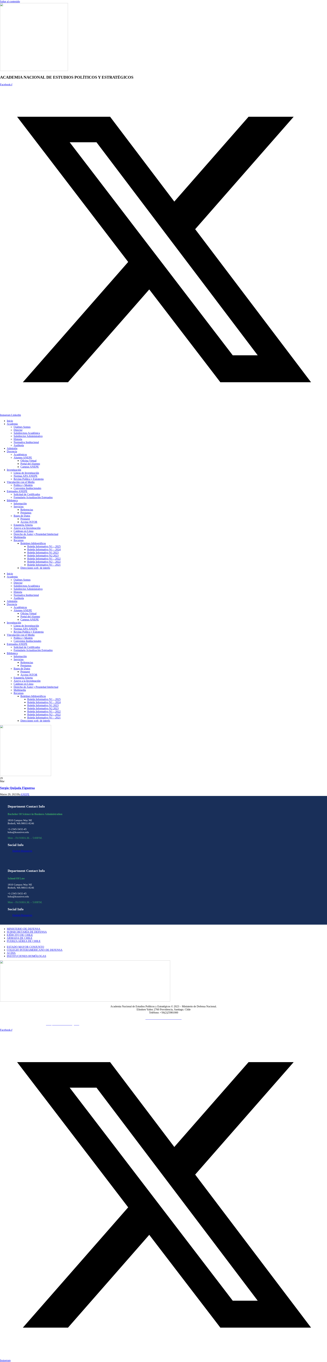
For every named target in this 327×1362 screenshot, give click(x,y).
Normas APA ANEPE (25, 475)
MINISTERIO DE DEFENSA (23, 928)
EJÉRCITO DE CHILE (20, 934)
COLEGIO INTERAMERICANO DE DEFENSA (35, 949)
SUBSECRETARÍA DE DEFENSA (27, 931)
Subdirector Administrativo (28, 436)
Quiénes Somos (22, 426)
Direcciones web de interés (35, 567)
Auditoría (19, 445)
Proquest (25, 518)
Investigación (14, 469)
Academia (12, 423)
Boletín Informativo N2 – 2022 (44, 561)
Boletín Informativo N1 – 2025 (44, 546)
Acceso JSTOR (28, 521)
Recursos (19, 540)
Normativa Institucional (26, 442)
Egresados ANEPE (17, 491)
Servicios (19, 506)
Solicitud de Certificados (27, 494)
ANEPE (24, 794)
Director (18, 430)
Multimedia (20, 537)
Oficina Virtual (28, 460)
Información (20, 503)
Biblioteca (12, 500)
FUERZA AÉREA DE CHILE (24, 941)
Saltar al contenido (10, 1)
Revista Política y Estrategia (29, 479)
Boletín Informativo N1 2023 (43, 552)
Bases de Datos (22, 515)
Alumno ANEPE (23, 457)
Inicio (10, 420)
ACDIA (11, 953)
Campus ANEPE (29, 466)
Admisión (12, 448)
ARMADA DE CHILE (19, 938)
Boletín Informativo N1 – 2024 (44, 549)
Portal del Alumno (30, 463)
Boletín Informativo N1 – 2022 (44, 558)
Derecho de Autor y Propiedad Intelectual (36, 534)
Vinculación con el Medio (21, 482)
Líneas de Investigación (26, 472)
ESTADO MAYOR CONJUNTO (25, 946)
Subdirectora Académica (27, 433)
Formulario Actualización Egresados (33, 497)
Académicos (20, 454)
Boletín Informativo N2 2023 (43, 555)
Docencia (12, 451)
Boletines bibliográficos (33, 543)
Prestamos (25, 512)
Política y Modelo (23, 485)
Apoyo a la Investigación (27, 528)
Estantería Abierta (23, 524)
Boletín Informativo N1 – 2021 (44, 564)
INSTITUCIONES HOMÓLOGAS (26, 956)
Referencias (26, 509)
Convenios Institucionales (27, 488)
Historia (18, 439)
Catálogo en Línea (23, 531)
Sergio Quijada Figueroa (17, 788)
